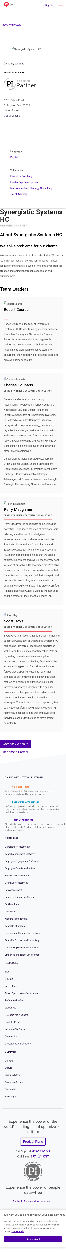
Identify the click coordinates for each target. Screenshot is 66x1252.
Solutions (11, 838)
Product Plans (33, 1142)
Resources (11, 963)
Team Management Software (20, 854)
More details (18, 1231)
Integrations (11, 986)
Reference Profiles (14, 1000)
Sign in (49, 5)
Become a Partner (15, 752)
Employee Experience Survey (19, 897)
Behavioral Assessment (17, 875)
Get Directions (12, 115)
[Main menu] (60, 4)
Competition (11, 1036)
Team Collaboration (15, 926)
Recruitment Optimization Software (23, 933)
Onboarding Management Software (23, 947)
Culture (8, 1068)
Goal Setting (11, 911)
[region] (33, 1228)
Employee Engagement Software (22, 861)
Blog (7, 971)
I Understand (33, 1239)
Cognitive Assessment (16, 882)
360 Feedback (12, 904)
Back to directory (11, 24)
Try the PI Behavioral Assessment (32, 1201)
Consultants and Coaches (18, 1043)
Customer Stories (14, 1082)
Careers (9, 1060)
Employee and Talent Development (22, 955)
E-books (9, 979)
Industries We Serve (15, 1029)
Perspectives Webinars (16, 1015)
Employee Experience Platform (20, 868)
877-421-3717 (40, 1156)
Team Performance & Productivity (22, 940)
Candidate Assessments (17, 846)
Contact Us (10, 1089)
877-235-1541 (41, 1151)
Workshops (10, 1007)
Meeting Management (16, 919)
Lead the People (13, 1022)
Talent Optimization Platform (24, 777)
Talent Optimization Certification (21, 993)
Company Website (14, 63)
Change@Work (12, 1075)
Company (10, 1052)
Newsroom (10, 1096)
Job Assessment (13, 890)
